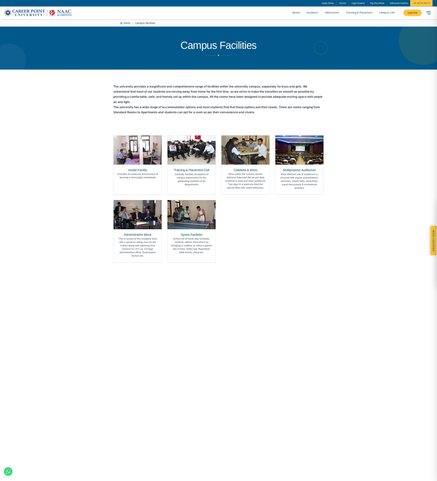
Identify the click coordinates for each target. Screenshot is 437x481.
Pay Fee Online (377, 3)
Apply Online (328, 3)
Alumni (342, 3)
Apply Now (412, 12)
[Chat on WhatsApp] (8, 471)
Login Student (358, 3)
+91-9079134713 (421, 3)
